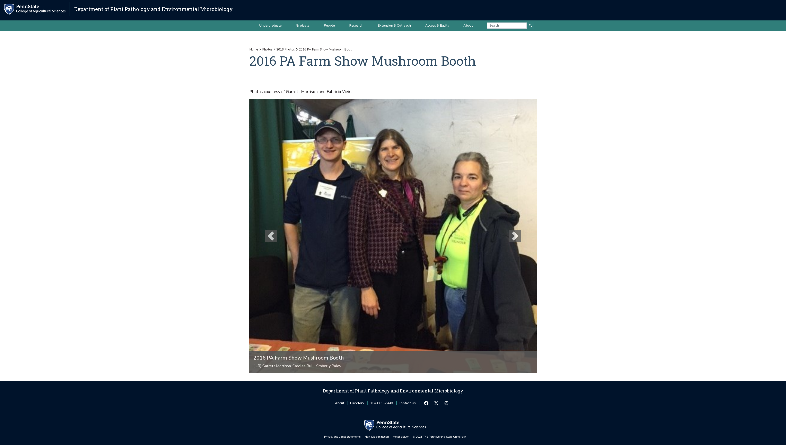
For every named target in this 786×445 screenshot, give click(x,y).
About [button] (468, 25)
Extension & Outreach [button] (394, 25)
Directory (357, 403)
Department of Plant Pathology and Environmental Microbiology (153, 9)
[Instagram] (446, 403)
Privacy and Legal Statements (342, 437)
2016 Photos (285, 49)
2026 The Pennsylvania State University (439, 437)
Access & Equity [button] (437, 25)
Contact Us (407, 403)
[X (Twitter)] (436, 403)
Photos (267, 49)
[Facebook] (426, 403)
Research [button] (356, 25)
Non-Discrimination (377, 437)
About (339, 403)
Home (253, 49)
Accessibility (401, 437)
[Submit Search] (530, 25)
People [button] (329, 25)
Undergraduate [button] (270, 25)
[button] (270, 236)
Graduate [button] (302, 25)
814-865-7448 (381, 404)
